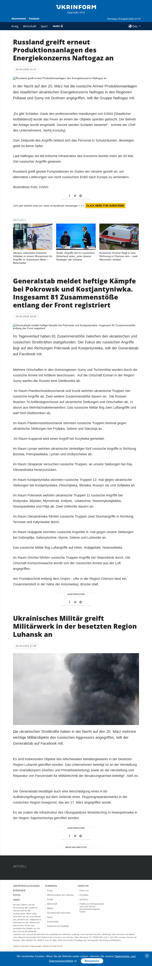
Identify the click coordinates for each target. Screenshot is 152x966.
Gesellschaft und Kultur (58, 913)
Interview (19, 890)
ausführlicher (76, 594)
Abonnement (18, 18)
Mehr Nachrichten (76, 847)
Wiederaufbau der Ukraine (60, 895)
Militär (50, 908)
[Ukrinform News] (76, 7)
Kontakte (84, 895)
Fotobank (34, 18)
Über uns (84, 890)
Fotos (16, 895)
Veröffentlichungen (26, 886)
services (84, 899)
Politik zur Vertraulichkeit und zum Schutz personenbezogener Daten (92, 908)
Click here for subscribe (105, 205)
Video (16, 900)
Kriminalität (52, 921)
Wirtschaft (29, 26)
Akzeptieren (92, 960)
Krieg (15, 26)
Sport (44, 26)
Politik (50, 899)
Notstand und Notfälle (58, 926)
